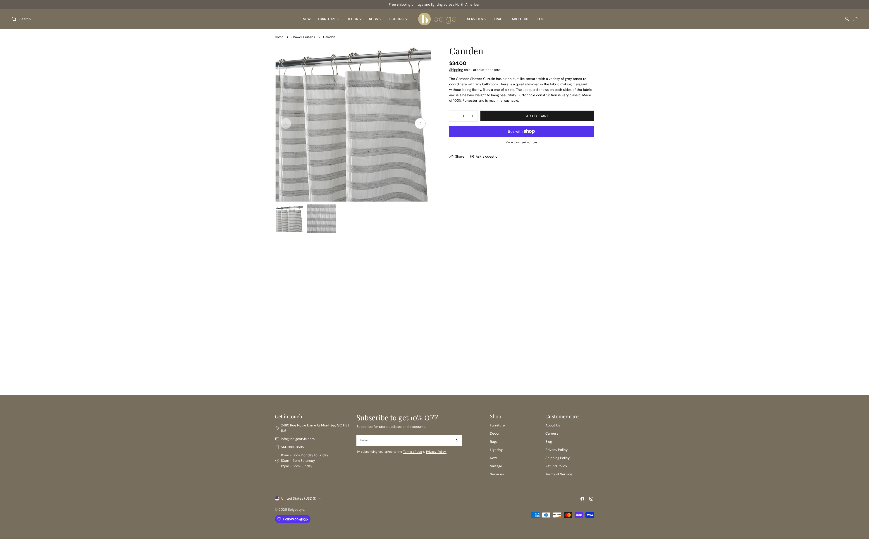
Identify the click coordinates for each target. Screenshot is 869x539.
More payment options (521, 142)
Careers (551, 433)
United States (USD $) (298, 498)
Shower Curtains (303, 37)
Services (497, 474)
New (493, 458)
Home (279, 37)
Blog (548, 441)
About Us (552, 425)
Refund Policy (556, 466)
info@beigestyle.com (298, 439)
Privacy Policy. (436, 452)
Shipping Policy (557, 458)
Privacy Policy (556, 450)
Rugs (494, 441)
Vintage (496, 466)
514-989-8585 (292, 447)
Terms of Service (558, 474)
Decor (495, 433)
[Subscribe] (456, 440)
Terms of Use (412, 452)
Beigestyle (296, 509)
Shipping (456, 69)
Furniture (497, 425)
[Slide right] (420, 123)
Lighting (496, 450)
